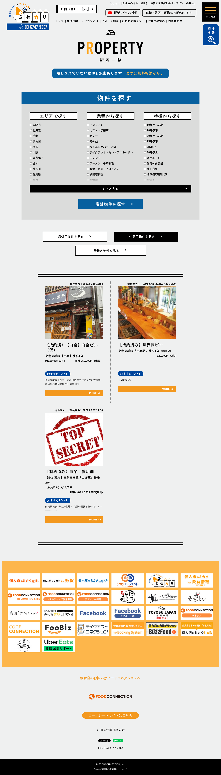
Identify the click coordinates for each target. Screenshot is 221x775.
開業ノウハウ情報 (126, 12)
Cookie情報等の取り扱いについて (110, 769)
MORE (95, 393)
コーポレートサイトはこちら (110, 715)
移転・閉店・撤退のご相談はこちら (169, 12)
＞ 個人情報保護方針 (110, 730)
